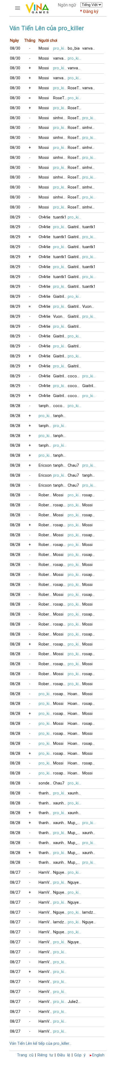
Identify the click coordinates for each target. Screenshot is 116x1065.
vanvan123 (89, 48)
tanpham (46, 406)
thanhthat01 (46, 793)
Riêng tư (45, 1055)
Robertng (46, 495)
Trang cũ (25, 1055)
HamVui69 (46, 872)
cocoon (74, 376)
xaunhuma (75, 793)
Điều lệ (63, 1055)
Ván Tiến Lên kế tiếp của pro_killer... (40, 1043)
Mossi (44, 48)
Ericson (45, 465)
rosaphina (89, 495)
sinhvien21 (60, 118)
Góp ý (80, 1055)
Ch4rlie (44, 217)
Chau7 (73, 465)
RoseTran (75, 88)
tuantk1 (59, 217)
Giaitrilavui (75, 227)
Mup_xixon (75, 823)
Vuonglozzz (89, 306)
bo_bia (74, 48)
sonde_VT (46, 783)
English (98, 1055)
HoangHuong (75, 694)
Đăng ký (90, 11)
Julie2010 (75, 1001)
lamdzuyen (89, 912)
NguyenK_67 (60, 872)
